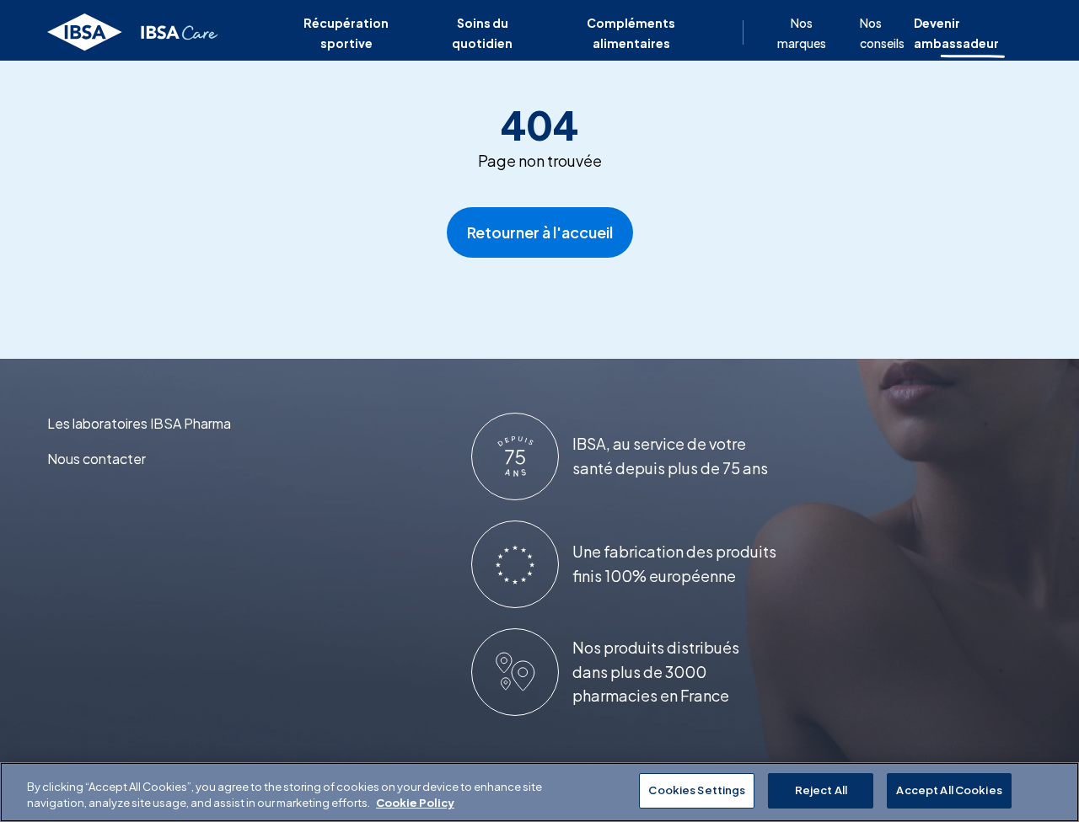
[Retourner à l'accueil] (133, 33)
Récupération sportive (346, 33)
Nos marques (801, 33)
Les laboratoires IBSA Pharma (139, 423)
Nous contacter (96, 458)
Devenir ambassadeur (956, 33)
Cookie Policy (415, 803)
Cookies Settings (696, 790)
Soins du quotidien (482, 33)
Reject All (821, 790)
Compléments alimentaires (631, 33)
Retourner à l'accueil (540, 232)
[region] (539, 792)
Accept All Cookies (948, 790)
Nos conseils (882, 33)
